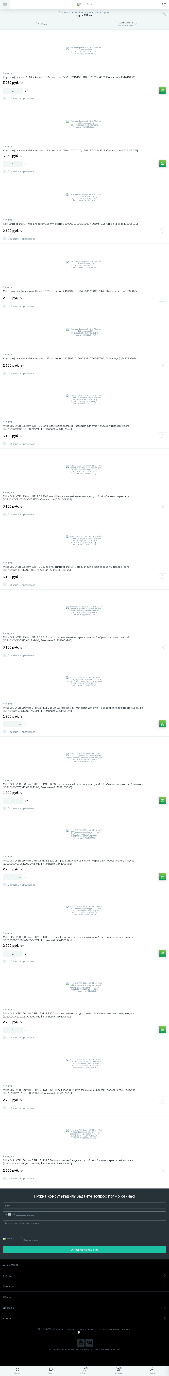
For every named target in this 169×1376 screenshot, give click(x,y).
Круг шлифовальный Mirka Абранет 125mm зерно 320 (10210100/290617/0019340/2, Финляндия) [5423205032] (70, 223)
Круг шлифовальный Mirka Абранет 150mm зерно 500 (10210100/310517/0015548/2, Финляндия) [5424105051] (70, 77)
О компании (10, 1264)
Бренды (7, 1275)
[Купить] (162, 90)
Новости (8, 1286)
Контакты (8, 1318)
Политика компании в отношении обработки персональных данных (84, 1349)
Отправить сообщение (84, 1249)
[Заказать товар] (162, 230)
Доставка (9, 1307)
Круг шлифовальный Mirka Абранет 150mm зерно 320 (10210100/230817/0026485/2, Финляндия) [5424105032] (70, 150)
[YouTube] (80, 1343)
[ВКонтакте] (89, 1343)
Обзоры (8, 1297)
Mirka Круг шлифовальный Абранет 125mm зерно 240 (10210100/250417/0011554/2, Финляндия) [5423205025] (70, 291)
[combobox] (9, 1214)
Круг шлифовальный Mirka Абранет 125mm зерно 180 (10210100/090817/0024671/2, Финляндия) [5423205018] (70, 358)
